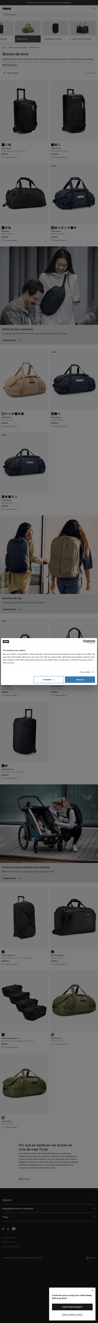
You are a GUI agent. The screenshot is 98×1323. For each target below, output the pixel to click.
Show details (85, 672)
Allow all (80, 680)
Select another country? (72, 1314)
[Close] (92, 1290)
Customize (47, 680)
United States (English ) (72, 1307)
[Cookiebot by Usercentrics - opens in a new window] (84, 641)
